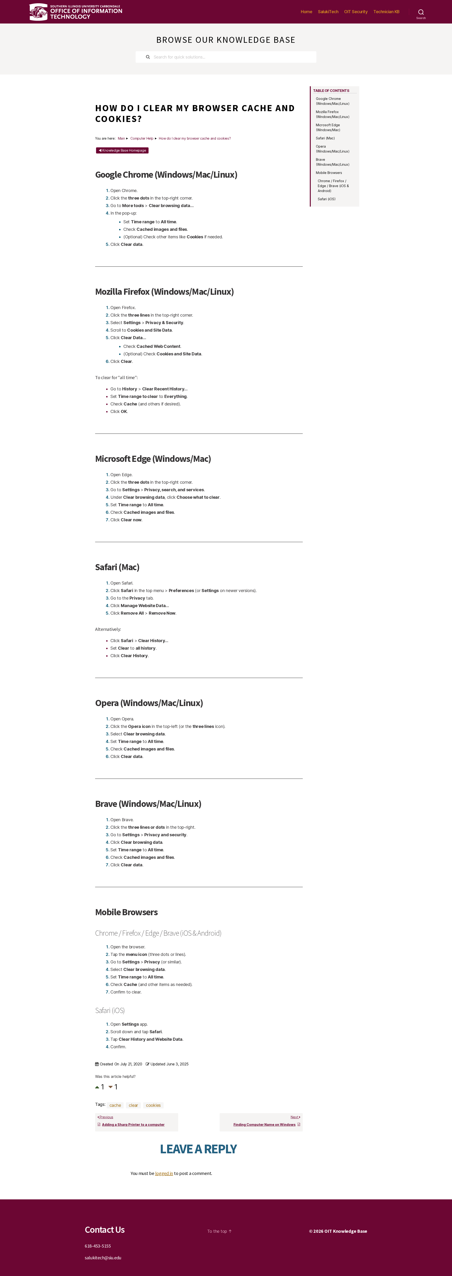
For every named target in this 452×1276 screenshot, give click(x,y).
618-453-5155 (98, 1246)
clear (133, 1105)
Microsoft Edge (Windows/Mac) (328, 127)
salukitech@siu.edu (103, 1257)
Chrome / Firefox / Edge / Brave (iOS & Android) (333, 186)
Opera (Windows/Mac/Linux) (333, 148)
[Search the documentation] (148, 57)
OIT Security (355, 11)
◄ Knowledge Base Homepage (122, 150)
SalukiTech (328, 11)
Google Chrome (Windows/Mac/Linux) (333, 101)
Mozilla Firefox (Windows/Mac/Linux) (333, 114)
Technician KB (386, 11)
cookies (153, 1105)
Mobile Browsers (329, 173)
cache (115, 1105)
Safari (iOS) (327, 199)
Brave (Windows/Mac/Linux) (333, 161)
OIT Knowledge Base (345, 1231)
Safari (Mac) (325, 138)
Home (306, 11)
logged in (164, 1173)
